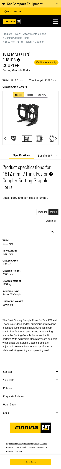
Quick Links (11, 11)
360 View (42, 94)
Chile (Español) (21, 447)
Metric (53, 212)
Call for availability (46, 62)
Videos (30, 94)
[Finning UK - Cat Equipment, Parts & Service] (11, 22)
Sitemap (18, 451)
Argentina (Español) (14, 443)
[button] (55, 21)
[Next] (55, 138)
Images (18, 94)
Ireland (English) (36, 447)
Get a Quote (30, 462)
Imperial (42, 212)
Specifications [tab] (21, 155)
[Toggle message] (57, 4)
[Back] (5, 138)
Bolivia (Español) (31, 443)
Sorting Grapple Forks (16, 70)
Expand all (51, 220)
